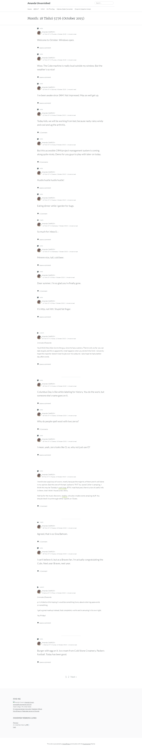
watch (41, 333)
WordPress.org (17, 711)
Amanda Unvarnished (39, 3)
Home (30, 9)
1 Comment (43, 133)
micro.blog (28, 709)
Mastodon (35, 709)
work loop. (63, 487)
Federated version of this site (30, 711)
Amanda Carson (29, 702)
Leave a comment (45, 48)
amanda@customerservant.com (22, 704)
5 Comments (43, 429)
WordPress (66, 744)
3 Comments (43, 162)
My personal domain (19, 709)
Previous (15, 723)
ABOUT (36, 9)
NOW (43, 9)
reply (41, 220)
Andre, (64, 496)
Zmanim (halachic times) (83, 9)
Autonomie (87, 744)
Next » (74, 676)
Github (40, 709)
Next (14, 727)
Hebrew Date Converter (65, 9)
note (41, 28)
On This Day (51, 9)
